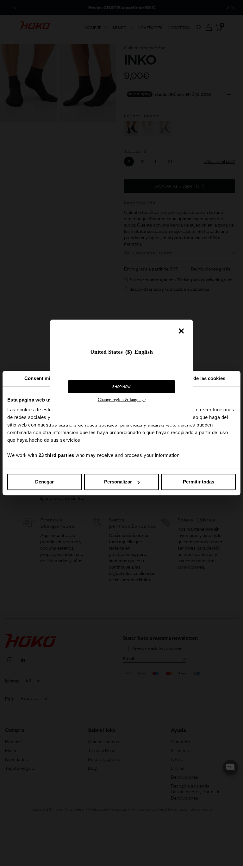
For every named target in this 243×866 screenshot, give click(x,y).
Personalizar (118, 481)
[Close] (181, 331)
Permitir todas (198, 481)
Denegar (44, 481)
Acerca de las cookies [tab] (201, 378)
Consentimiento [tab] (42, 378)
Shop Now (121, 386)
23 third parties (56, 455)
